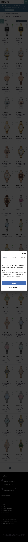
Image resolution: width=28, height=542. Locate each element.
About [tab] (23, 257)
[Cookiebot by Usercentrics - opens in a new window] (20, 254)
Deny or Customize (13, 287)
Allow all (14, 283)
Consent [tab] (5, 257)
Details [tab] (14, 257)
